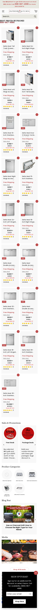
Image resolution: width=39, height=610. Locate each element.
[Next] (35, 445)
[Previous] (4, 445)
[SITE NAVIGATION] (3, 11)
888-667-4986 (7, 22)
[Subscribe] (30, 594)
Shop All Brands (19, 570)
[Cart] (35, 11)
